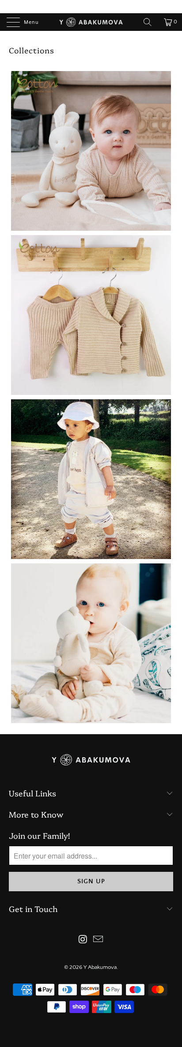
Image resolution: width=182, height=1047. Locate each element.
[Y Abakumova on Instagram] (83, 940)
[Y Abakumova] (91, 22)
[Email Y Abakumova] (98, 940)
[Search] (151, 22)
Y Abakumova (100, 967)
